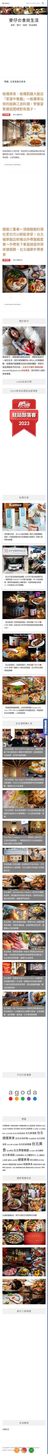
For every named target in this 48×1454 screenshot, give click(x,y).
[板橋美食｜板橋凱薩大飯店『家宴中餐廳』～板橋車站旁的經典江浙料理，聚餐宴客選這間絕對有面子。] (24, 133)
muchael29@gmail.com (11, 370)
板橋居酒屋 (12, 1164)
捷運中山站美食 (12, 1160)
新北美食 (34, 1160)
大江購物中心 (30, 1155)
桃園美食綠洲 (37, 1164)
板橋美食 (20, 1164)
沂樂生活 (5, 1429)
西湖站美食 (37, 1167)
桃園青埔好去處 (20, 1167)
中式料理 (6, 114)
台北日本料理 (21, 1138)
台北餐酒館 (8, 1155)
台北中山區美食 (26, 1129)
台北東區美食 (32, 1138)
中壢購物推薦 (22, 1126)
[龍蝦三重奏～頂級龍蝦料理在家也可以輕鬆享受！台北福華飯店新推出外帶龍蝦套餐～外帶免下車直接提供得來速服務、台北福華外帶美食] (24, 279)
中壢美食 (5, 1126)
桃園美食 (28, 1164)
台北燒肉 (15, 1144)
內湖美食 (10, 1129)
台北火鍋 (9, 1144)
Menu (7, 3)
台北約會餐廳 (25, 1144)
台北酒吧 (32, 1151)
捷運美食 (24, 1159)
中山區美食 (31, 1126)
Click (45, 727)
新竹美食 (41, 1160)
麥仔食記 (6, 260)
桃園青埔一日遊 (10, 1167)
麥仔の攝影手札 (18, 114)
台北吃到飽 (9, 1133)
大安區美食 (19, 1155)
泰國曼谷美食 (30, 1167)
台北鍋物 (39, 1150)
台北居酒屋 (31, 1133)
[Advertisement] (24, 52)
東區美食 (5, 1164)
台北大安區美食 (19, 1133)
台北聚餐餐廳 (21, 1150)
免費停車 (38, 1126)
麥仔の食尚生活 (24, 20)
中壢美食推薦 (14, 1126)
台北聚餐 (10, 1151)
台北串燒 (35, 1129)
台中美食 (16, 1129)
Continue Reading (12, 164)
